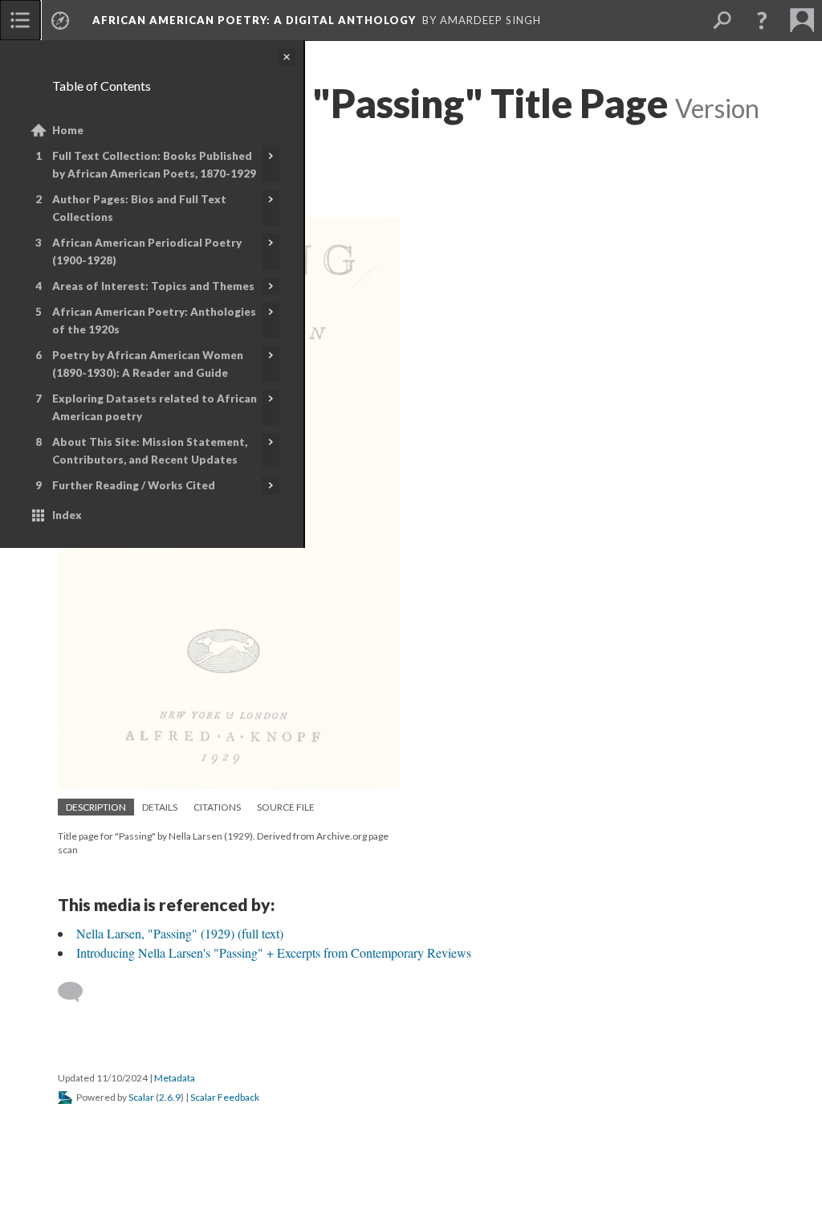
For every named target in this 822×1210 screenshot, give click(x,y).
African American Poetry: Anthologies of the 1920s (154, 320)
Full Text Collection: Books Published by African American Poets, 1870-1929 (154, 164)
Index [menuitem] (67, 515)
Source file (286, 807)
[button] (762, 20)
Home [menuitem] (67, 130)
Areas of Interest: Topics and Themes (153, 286)
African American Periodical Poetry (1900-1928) (147, 251)
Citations (217, 807)
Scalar (141, 1097)
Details (159, 807)
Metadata (174, 1078)
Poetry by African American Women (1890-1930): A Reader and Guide (147, 364)
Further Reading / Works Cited (133, 485)
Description (96, 807)
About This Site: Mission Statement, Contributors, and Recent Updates (149, 450)
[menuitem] (20, 20)
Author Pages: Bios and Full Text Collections (139, 208)
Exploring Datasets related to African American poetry (154, 407)
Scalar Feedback (224, 1097)
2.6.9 (170, 1097)
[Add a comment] (77, 992)
